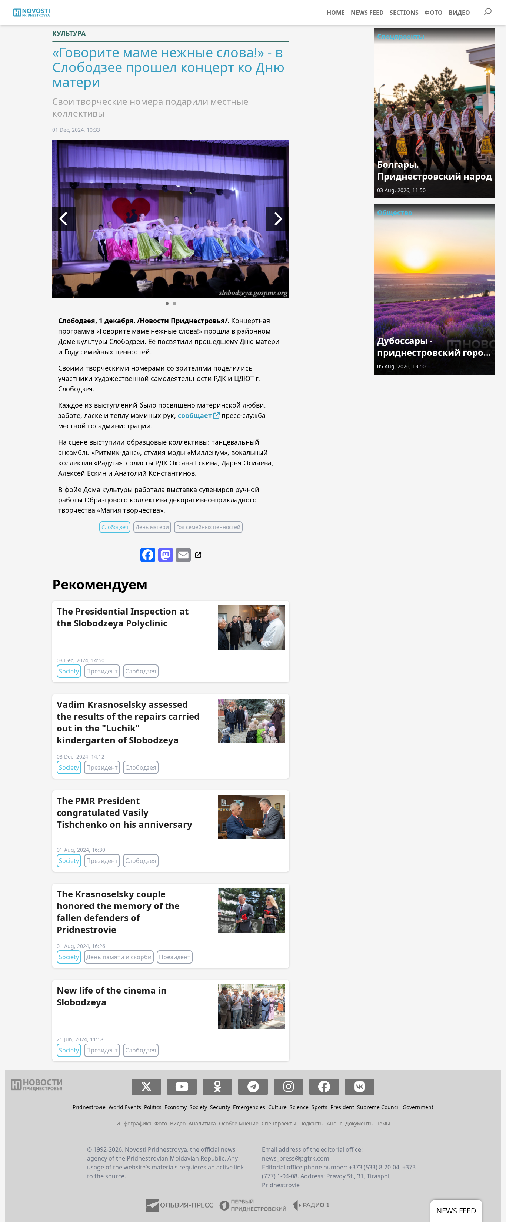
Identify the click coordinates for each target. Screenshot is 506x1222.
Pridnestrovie (89, 1107)
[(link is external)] (197, 554)
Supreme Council (378, 1107)
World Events (125, 1107)
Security (220, 1107)
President (342, 1107)
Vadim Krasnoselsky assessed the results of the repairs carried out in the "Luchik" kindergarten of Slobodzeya (128, 722)
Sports (319, 1107)
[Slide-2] (174, 303)
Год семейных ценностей (208, 526)
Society (69, 671)
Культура (69, 33)
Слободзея (114, 526)
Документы (359, 1123)
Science (299, 1107)
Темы (383, 1123)
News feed (367, 13)
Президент (102, 671)
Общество (394, 212)
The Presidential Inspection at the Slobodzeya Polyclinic (123, 617)
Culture (277, 1107)
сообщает (195, 415)
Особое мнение (239, 1123)
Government (418, 1107)
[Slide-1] (167, 303)
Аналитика (202, 1123)
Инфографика (134, 1123)
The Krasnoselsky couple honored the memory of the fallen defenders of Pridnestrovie (118, 911)
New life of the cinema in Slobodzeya (112, 996)
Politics (153, 1107)
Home (336, 13)
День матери (152, 526)
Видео (459, 13)
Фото (434, 13)
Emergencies (249, 1107)
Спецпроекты (400, 36)
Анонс (334, 1123)
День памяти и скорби (119, 957)
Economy (175, 1107)
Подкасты (311, 1123)
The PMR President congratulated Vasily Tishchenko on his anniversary (124, 812)
